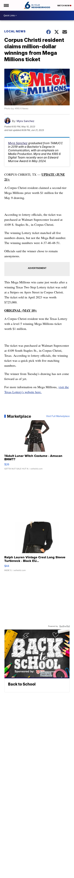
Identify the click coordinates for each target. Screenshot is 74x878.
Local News (15, 31)
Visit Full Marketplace (58, 416)
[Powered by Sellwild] (64, 626)
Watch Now (63, 5)
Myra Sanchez (25, 121)
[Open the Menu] (6, 5)
